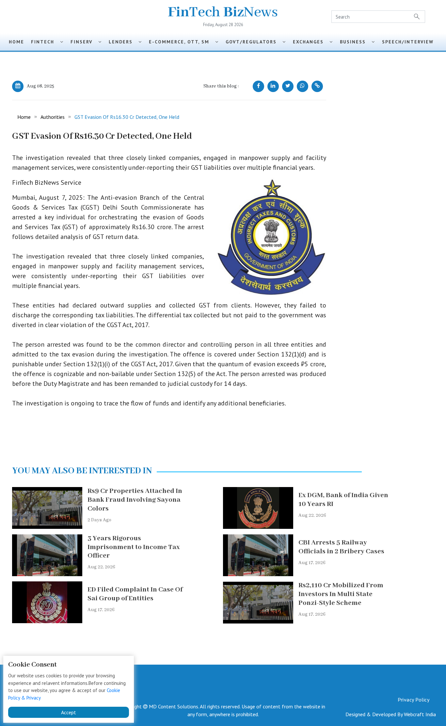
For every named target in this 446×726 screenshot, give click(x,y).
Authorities (52, 117)
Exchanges (311, 42)
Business (356, 42)
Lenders (123, 42)
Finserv (84, 42)
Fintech (45, 42)
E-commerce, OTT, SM (182, 42)
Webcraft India (420, 714)
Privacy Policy (413, 699)
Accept (68, 712)
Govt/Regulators (254, 42)
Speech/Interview (410, 42)
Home (16, 42)
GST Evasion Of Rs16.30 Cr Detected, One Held (126, 117)
